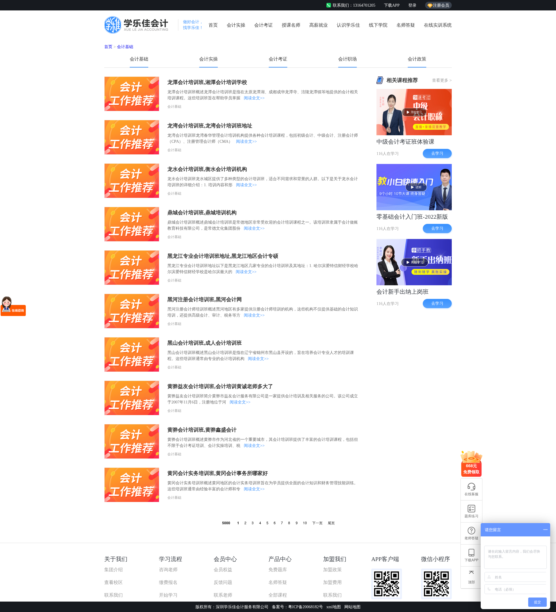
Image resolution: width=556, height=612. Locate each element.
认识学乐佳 (348, 25)
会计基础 (125, 47)
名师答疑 (405, 25)
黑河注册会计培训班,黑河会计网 (204, 299)
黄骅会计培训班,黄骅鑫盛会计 (202, 430)
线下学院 (378, 25)
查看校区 (113, 582)
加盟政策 (332, 569)
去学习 (437, 153)
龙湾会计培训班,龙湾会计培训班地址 (209, 126)
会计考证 (263, 25)
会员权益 (223, 569)
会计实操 (236, 25)
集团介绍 (113, 569)
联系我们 (113, 595)
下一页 (317, 522)
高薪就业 (318, 25)
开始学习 (168, 595)
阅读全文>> (254, 98)
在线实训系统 (438, 25)
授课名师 (291, 25)
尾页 (331, 522)
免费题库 (277, 569)
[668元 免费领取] (471, 453)
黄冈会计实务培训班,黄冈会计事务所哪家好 (217, 473)
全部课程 (277, 595)
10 (305, 522)
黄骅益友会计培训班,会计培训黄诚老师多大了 (220, 386)
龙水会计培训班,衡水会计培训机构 (207, 169)
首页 (213, 25)
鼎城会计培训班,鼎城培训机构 (202, 212)
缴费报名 (168, 582)
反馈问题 (223, 582)
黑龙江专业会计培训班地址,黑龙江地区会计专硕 (222, 256)
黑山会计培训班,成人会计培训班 (204, 343)
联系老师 (223, 595)
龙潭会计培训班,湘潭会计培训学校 (207, 82)
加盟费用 (332, 582)
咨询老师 (168, 569)
